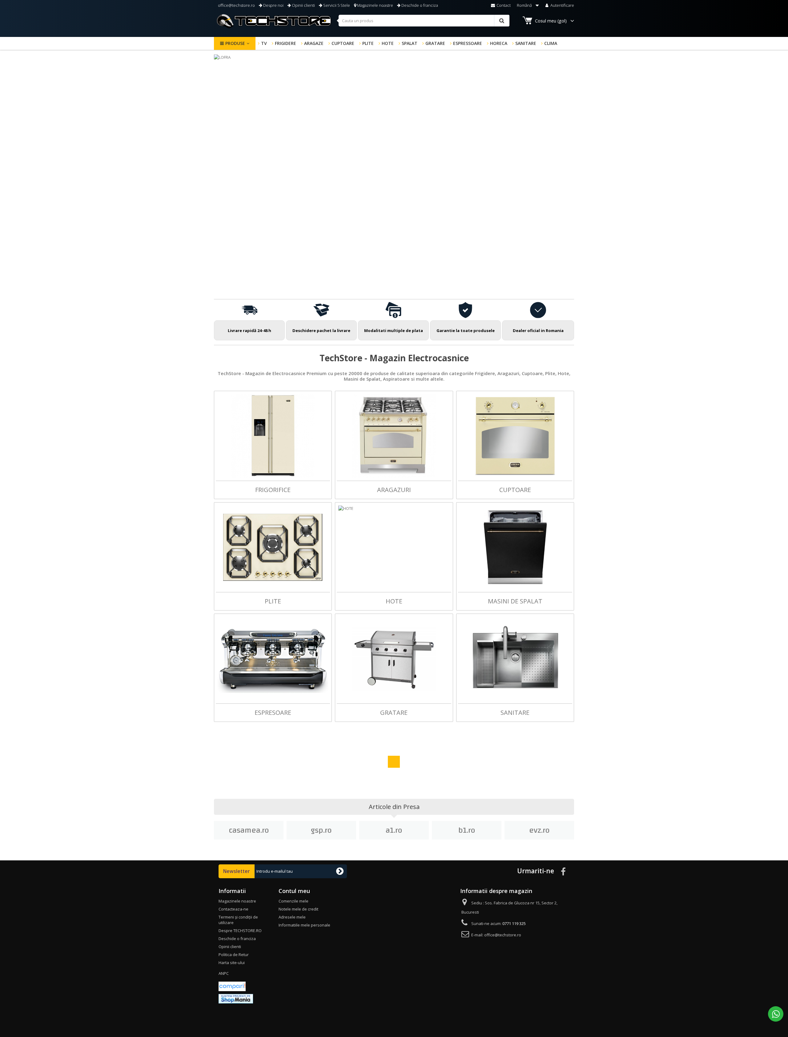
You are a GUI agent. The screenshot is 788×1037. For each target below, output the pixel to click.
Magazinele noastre (374, 5)
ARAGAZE (314, 43)
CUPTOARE (343, 43)
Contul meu (294, 891)
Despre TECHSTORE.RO (240, 930)
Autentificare (561, 5)
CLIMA (550, 43)
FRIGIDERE (285, 43)
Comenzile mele (293, 901)
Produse (235, 43)
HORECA (498, 43)
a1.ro (321, 830)
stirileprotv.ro (539, 830)
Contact (503, 5)
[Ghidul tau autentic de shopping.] (232, 986)
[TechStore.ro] (274, 21)
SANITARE (525, 43)
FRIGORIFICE (273, 490)
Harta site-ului (232, 962)
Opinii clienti (303, 5)
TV (264, 43)
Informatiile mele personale (304, 925)
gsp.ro (248, 830)
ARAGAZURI (394, 490)
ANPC (224, 973)
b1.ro (394, 830)
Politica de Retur (234, 954)
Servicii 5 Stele (336, 5)
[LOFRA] (394, 174)
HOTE (388, 43)
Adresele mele (292, 917)
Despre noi (272, 5)
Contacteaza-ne (233, 909)
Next (563, 283)
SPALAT (409, 43)
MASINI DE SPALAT (515, 601)
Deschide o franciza (419, 5)
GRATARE (435, 43)
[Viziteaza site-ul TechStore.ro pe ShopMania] (236, 998)
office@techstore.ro (236, 5)
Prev (548, 283)
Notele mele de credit (298, 909)
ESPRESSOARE (467, 43)
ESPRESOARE (273, 712)
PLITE (368, 43)
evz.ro (466, 830)
